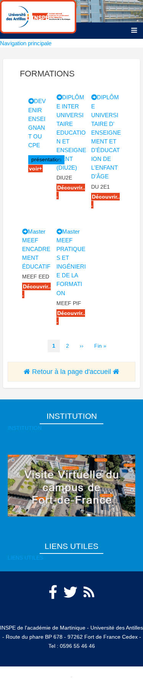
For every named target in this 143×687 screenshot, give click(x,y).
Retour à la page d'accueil (71, 371)
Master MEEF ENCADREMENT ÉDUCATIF (36, 249)
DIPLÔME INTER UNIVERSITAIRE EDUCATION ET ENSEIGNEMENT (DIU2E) (71, 132)
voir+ (35, 168)
